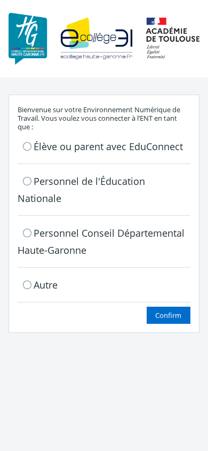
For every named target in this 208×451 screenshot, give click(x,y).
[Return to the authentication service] (104, 38)
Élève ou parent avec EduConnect (108, 146)
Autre (46, 284)
